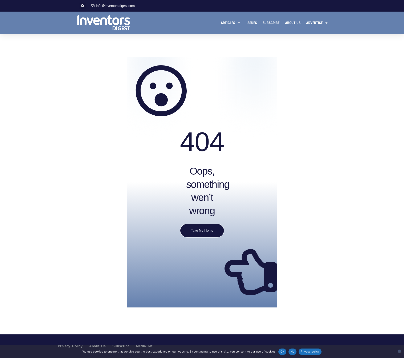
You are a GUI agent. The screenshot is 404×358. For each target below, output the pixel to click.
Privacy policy (310, 351)
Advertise (314, 23)
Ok (282, 351)
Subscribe (271, 23)
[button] (83, 6)
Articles (228, 23)
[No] (399, 351)
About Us (292, 23)
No (293, 351)
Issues (251, 23)
